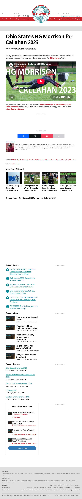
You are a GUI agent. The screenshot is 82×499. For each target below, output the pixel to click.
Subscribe (77, 487)
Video (34, 48)
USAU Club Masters (19, 399)
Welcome (29, 487)
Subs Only (75, 19)
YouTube (23, 490)
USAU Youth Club (19, 386)
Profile (62, 480)
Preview (56, 480)
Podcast (50, 480)
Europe (29, 19)
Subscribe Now (22, 448)
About (54, 14)
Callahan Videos (43, 160)
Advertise (10, 473)
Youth (23, 19)
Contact (16, 473)
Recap (73, 480)
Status (78, 473)
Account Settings (58, 487)
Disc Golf (66, 14)
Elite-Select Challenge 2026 (16, 368)
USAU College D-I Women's (19, 160)
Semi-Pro (5, 19)
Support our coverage (67, 16)
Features (4, 480)
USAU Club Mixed (32, 322)
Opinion (39, 480)
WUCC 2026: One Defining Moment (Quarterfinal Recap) (24, 307)
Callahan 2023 (33, 160)
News (52, 19)
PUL (64, 485)
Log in (78, 16)
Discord (60, 14)
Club (11, 19)
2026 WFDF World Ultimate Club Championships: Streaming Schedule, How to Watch (22, 271)
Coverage (17, 480)
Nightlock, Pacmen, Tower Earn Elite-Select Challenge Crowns (22, 285)
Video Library (7, 476)
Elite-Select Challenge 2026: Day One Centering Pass (22, 292)
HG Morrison (72, 160)
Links (29, 480)
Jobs (62, 473)
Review (4, 483)
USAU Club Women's (33, 350)
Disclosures (23, 473)
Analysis (11, 480)
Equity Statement (45, 473)
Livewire (29, 48)
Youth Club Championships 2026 (19, 383)
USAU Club (19, 370)
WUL (68, 485)
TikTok (55, 490)
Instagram (38, 490)
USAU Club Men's (32, 331)
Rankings (57, 19)
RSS (78, 490)
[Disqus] (41, 229)
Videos (69, 19)
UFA (60, 485)
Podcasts (64, 19)
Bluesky (50, 490)
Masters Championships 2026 (18, 397)
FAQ (71, 487)
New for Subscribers (40, 487)
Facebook (31, 490)
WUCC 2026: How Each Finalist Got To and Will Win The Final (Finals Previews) (23, 299)
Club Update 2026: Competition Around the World (22, 279)
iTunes (74, 490)
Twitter (44, 490)
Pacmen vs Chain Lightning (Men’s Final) (27, 327)
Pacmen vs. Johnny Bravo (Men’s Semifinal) (25, 337)
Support (66, 487)
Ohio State (54, 58)
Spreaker (68, 490)
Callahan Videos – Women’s (58, 160)
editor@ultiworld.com (15, 109)
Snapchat (61, 490)
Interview (24, 480)
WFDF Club (19, 379)
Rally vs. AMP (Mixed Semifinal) (26, 355)
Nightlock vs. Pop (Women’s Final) (24, 346)
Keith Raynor (19, 48)
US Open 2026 (11, 390)
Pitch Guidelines (70, 473)
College (17, 19)
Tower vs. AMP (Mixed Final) (27, 318)
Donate (30, 473)
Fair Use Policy (56, 473)
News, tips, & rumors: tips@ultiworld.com (11, 14)
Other (45, 480)
